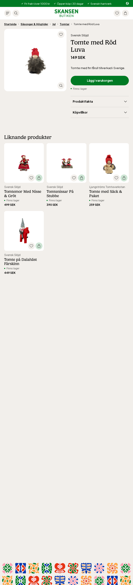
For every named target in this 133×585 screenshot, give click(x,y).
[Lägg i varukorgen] (39, 177)
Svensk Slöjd (79, 35)
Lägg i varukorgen (100, 80)
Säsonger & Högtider (34, 24)
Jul (54, 24)
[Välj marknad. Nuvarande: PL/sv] (127, 3)
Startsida (10, 24)
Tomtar (64, 24)
